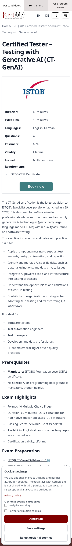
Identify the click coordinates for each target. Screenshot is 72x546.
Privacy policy (12, 495)
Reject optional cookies (36, 538)
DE (47, 15)
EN (39, 15)
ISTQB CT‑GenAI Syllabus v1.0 (29, 460)
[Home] (14, 15)
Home (6, 26)
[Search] (55, 15)
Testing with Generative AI (19, 32)
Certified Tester (35, 26)
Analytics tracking (19, 505)
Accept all (36, 519)
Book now (36, 186)
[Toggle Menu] (65, 15)
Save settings (36, 528)
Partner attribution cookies (25, 510)
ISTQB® (18, 26)
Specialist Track (58, 26)
